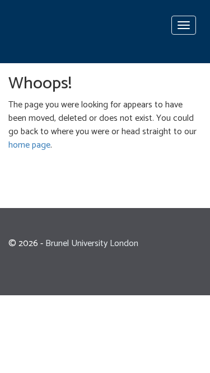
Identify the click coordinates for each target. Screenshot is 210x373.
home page (29, 145)
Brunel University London (91, 243)
